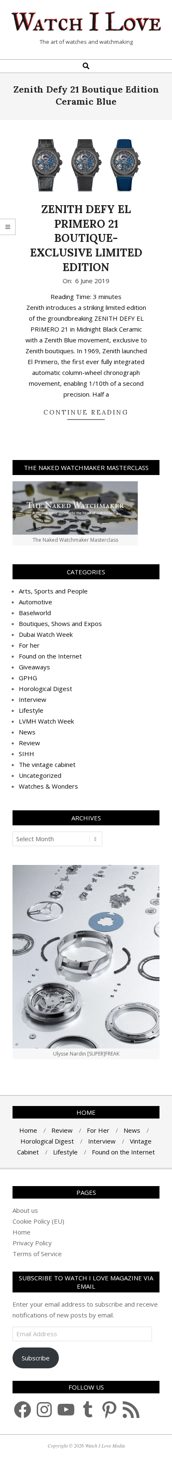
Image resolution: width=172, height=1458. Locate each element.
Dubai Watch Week (46, 634)
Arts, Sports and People (53, 591)
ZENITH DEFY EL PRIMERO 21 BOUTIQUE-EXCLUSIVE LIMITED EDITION (86, 238)
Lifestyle (31, 710)
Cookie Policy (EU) (38, 1221)
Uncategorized (40, 775)
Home (21, 1232)
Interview (32, 699)
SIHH (26, 753)
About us (25, 1210)
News (27, 732)
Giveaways (34, 667)
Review (29, 743)
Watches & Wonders (48, 786)
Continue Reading (86, 412)
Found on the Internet (50, 656)
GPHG (28, 678)
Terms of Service (37, 1253)
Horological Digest (45, 688)
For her (29, 645)
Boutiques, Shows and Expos (60, 623)
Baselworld (35, 612)
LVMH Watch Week (46, 721)
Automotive (35, 602)
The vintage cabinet (47, 764)
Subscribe (36, 1358)
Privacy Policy (32, 1243)
